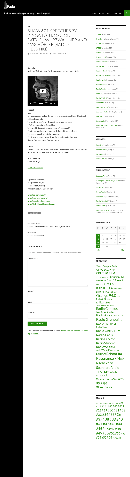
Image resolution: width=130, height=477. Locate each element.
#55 (103, 437)
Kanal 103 (100, 52)
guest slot (100, 284)
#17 (106, 403)
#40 (29, 26)
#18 (110, 403)
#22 (98, 406)
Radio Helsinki (35, 213)
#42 (106, 424)
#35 (111, 414)
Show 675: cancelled (36, 234)
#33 (99, 414)
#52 (117, 433)
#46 (106, 428)
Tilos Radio (112, 372)
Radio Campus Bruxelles (105, 312)
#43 (112, 424)
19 (98, 243)
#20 (117, 403)
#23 (102, 406)
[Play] (31, 103)
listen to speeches (35, 167)
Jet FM (110, 284)
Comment (32, 258)
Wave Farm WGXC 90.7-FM (107, 125)
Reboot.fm (100, 103)
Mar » (123, 250)
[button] (43, 91)
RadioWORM (101, 98)
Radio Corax (101, 206)
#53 (123, 433)
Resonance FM (102, 107)
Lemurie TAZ (102, 291)
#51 (112, 433)
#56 (109, 437)
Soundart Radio (102, 112)
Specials (118, 438)
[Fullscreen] (55, 103)
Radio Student (101, 89)
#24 (107, 406)
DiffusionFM (116, 276)
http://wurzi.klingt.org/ (37, 198)
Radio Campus (102, 62)
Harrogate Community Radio (107, 180)
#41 (99, 424)
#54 (98, 437)
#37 (99, 419)
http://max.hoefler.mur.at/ (39, 201)
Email (31, 302)
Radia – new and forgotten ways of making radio (27, 13)
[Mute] (51, 103)
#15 (100, 403)
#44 (119, 424)
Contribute (118, 13)
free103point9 (115, 280)
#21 (121, 403)
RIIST (122, 359)
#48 (118, 429)
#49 (99, 433)
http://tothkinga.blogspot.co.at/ (41, 204)
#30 (110, 410)
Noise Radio (101, 192)
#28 (98, 410)
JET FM (99, 48)
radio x (99, 93)
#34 (105, 414)
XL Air (100, 387)
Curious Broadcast (102, 277)
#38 (106, 419)
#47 (112, 429)
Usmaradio (100, 121)
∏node (99, 39)
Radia (118, 296)
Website (31, 312)
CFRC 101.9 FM (106, 269)
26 (98, 246)
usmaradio (102, 375)
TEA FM (99, 116)
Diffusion (100, 43)
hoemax (44, 54)
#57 (114, 438)
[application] (43, 91)
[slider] (41, 103)
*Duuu (98, 34)
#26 (116, 406)
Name (31, 291)
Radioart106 (101, 159)
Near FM (99, 187)
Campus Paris (101, 176)
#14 (97, 403)
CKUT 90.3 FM (105, 273)
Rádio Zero (100, 154)
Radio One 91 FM (103, 75)
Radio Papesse (101, 84)
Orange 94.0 (101, 57)
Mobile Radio (101, 150)
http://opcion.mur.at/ (37, 195)
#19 (114, 403)
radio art (109, 299)
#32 (122, 410)
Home (94, 13)
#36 (118, 414)
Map (108, 13)
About (101, 13)
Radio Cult (118, 315)
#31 (116, 410)
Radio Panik (100, 80)
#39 (112, 419)
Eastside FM (101, 280)
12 (98, 239)
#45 (99, 429)
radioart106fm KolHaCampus (105, 305)
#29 (104, 410)
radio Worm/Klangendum (108, 350)
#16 (102, 403)
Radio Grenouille (102, 66)
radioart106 (103, 302)
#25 (111, 406)
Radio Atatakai (102, 201)
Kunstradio (100, 145)
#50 (106, 433)
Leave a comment (59, 54)
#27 (121, 406)
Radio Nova (101, 327)
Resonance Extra (102, 210)
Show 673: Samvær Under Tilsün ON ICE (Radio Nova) (49, 225)
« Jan (99, 250)
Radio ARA (100, 196)
